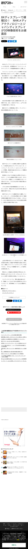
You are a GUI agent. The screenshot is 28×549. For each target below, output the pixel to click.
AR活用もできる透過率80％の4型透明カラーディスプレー (13, 339)
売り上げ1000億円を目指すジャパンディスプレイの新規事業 (13, 358)
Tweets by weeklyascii (4, 419)
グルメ (4, 6)
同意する (14, 545)
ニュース (14, 523)
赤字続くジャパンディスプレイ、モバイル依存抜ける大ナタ (13, 343)
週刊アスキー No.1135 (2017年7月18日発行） (10, 341)
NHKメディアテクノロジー (9, 291)
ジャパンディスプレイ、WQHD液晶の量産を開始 (11, 334)
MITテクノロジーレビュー (18, 528)
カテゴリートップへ (14, 319)
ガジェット (10, 10)
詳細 (18, 539)
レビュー (9, 523)
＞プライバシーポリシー (14, 548)
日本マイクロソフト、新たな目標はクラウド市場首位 (12, 353)
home (4, 10)
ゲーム (4, 525)
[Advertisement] (14, 375)
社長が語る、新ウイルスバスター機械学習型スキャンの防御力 (13, 349)
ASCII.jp (7, 528)
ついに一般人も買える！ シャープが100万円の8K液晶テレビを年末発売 (13, 346)
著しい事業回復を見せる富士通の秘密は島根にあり (12, 351)
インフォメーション (14, 526)
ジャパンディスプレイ (8, 293)
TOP (4, 523)
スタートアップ (14, 6)
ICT (23, 6)
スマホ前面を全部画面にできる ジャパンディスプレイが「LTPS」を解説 (13, 356)
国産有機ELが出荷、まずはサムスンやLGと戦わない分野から (14, 337)
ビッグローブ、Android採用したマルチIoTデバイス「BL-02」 (14, 360)
